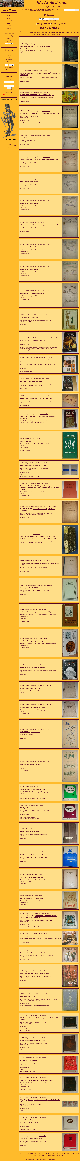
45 (42, 34)
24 (54, 32)
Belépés (14, 10)
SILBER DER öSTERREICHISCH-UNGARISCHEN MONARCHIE (38, 916)
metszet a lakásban (9, 33)
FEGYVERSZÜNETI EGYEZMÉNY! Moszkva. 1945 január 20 (39, 113)
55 (57, 34)
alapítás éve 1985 (52, 6)
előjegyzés (9, 92)
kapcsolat (9, 23)
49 (48, 34)
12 (35, 32)
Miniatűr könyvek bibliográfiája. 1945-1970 (41, 1080)
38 (76, 32)
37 (75, 32)
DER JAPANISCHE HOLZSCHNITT (40, 398)
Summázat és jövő (40, 808)
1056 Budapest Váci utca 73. (41, 1159)
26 (57, 32)
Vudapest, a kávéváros (42, 789)
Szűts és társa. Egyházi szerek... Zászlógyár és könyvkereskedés (39, 225)
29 (62, 32)
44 (40, 34)
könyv (9, 52)
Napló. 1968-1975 (34, 688)
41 (35, 34)
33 (68, 32)
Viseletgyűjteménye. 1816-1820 (35, 1040)
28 (60, 32)
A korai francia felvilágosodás (46, 612)
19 (46, 32)
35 (71, 32)
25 (56, 32)
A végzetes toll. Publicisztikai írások (37, 854)
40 (34, 34)
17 (43, 32)
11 (34, 32)
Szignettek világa (35, 1120)
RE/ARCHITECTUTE (41, 936)
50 (50, 34)
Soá (30, 441)
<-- (21, 32)
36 (73, 32)
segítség (9, 28)
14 (39, 32)
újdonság (9, 41)
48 (46, 34)
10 (32, 32)
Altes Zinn (31, 996)
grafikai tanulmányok (9, 36)
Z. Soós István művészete (34, 381)
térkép (9, 55)
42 (37, 34)
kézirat (9, 62)
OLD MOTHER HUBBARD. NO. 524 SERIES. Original (37, 95)
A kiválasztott (33, 317)
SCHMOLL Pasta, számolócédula (30, 732)
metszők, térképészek (9, 67)
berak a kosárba (43, 44)
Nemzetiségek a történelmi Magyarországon (40, 952)
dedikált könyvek (9, 70)
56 (59, 34)
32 (67, 32)
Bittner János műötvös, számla (29, 181)
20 (48, 32)
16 (42, 32)
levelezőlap (9, 59)
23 (53, 32)
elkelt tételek (9, 38)
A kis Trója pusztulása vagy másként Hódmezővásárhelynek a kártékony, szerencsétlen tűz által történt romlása (40, 487)
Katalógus (5, 10)
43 (39, 34)
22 (51, 32)
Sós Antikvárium (52, 2)
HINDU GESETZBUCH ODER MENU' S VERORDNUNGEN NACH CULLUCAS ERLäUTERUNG (38, 537)
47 (45, 34)
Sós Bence (9, 144)
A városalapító (34, 831)
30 (64, 32)
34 (70, 32)
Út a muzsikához (38, 898)
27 (59, 32)
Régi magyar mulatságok (37, 641)
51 (51, 34)
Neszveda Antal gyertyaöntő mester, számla (33, 137)
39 (78, 32)
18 (45, 32)
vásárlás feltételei (9, 26)
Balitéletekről (36, 588)
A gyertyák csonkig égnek (37, 707)
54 (56, 34)
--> (63, 34)
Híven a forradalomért (35, 1138)
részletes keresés (9, 31)
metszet (9, 57)
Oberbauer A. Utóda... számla (29, 203)
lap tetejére (52, 1159)
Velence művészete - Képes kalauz (49, 338)
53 (54, 34)
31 (65, 32)
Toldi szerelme (32, 1060)
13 (37, 32)
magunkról (9, 21)
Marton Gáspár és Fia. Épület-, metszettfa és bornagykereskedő (39, 159)
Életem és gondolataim (38, 667)
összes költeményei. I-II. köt (37, 465)
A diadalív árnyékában (42, 973)
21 (50, 32)
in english (9, 18)
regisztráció (9, 89)
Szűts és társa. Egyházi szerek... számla (32, 293)
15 (40, 32)
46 (43, 34)
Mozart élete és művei (38, 877)
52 (53, 34)
